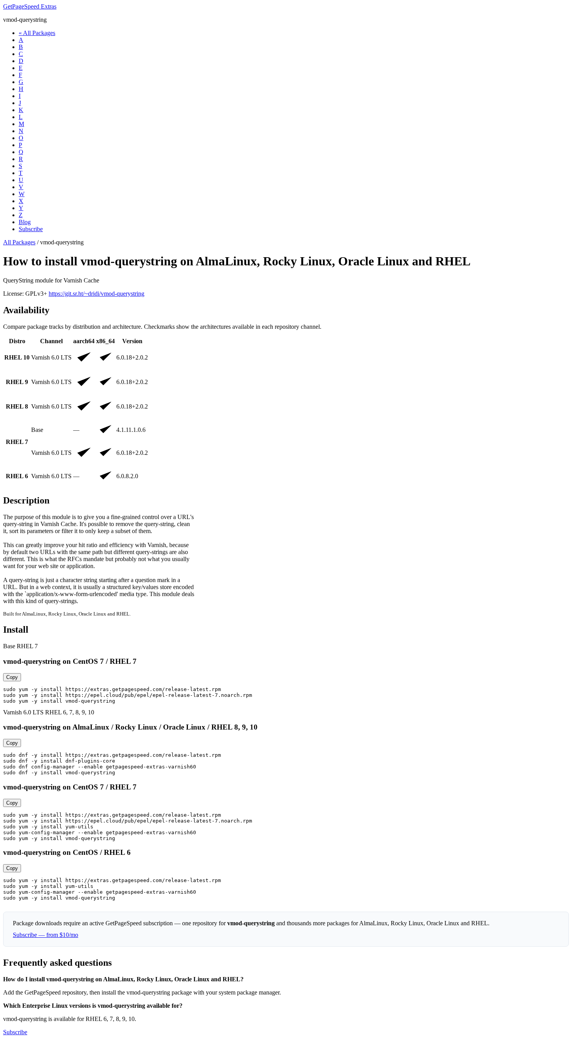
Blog (25, 222)
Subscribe (31, 229)
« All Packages (37, 33)
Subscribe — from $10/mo (45, 934)
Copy (12, 677)
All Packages (19, 242)
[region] (286, 412)
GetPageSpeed (29, 6)
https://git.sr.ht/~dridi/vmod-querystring (96, 293)
